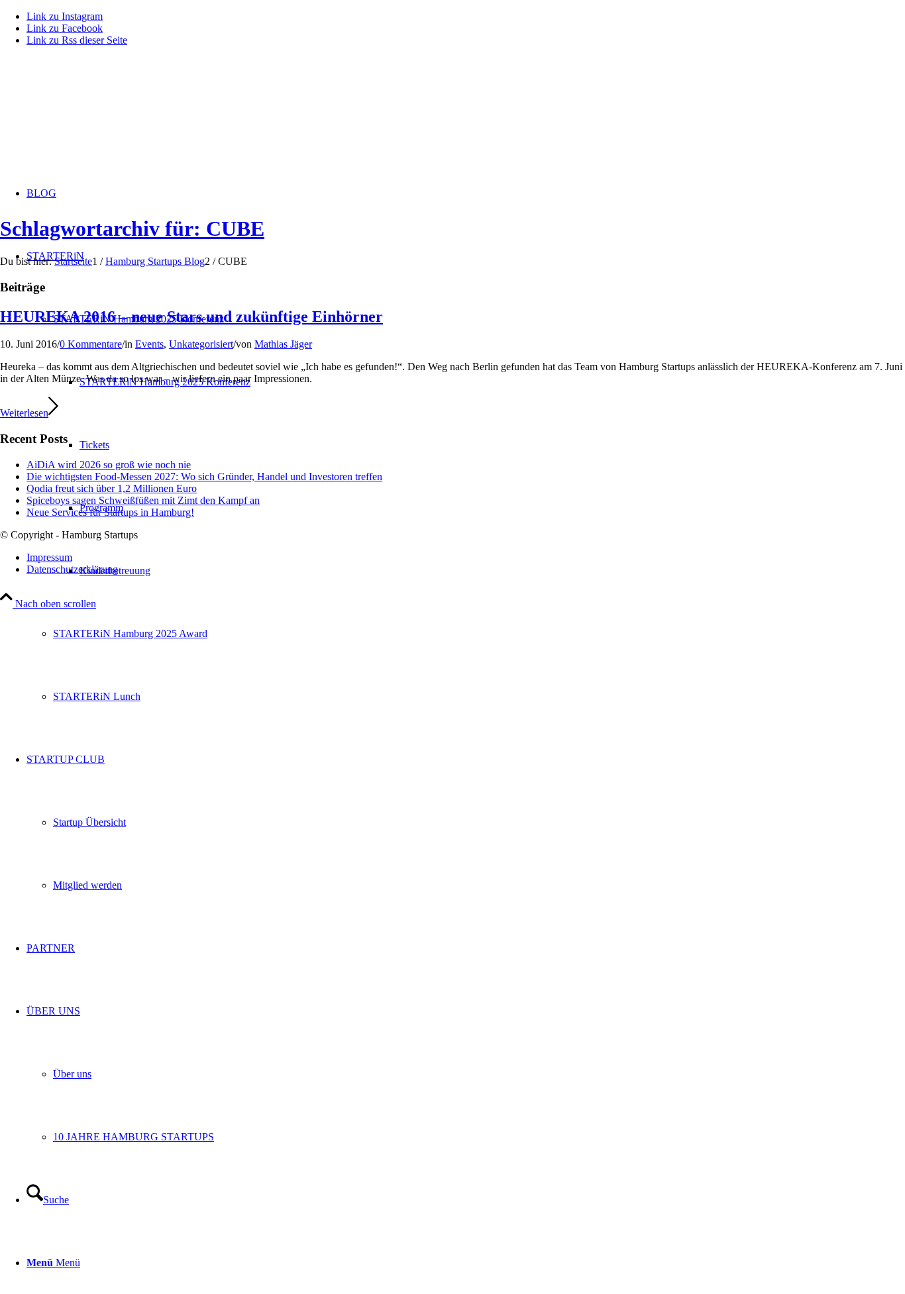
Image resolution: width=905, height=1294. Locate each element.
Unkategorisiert (201, 344)
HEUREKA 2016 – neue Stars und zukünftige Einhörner (191, 316)
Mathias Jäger (283, 344)
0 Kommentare (91, 344)
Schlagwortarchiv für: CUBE (132, 228)
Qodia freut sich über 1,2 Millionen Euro (112, 488)
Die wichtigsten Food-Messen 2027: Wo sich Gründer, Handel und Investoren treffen (204, 476)
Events (149, 344)
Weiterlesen (24, 413)
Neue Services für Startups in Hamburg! (110, 512)
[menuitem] (479, 633)
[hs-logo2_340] (99, 119)
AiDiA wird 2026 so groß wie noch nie (109, 464)
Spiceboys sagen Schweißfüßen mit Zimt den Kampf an (143, 500)
